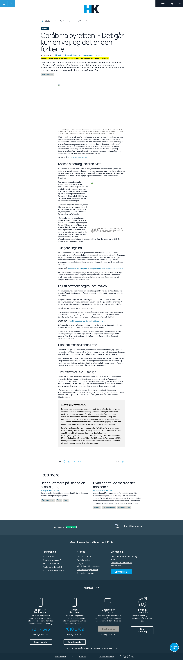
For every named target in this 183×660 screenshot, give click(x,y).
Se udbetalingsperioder (87, 569)
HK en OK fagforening (132, 526)
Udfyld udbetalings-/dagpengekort (89, 564)
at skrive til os (110, 648)
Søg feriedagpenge (85, 573)
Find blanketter (83, 560)
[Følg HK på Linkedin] (124, 656)
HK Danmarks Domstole (72, 55)
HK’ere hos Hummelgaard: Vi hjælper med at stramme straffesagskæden (96, 268)
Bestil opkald (40, 642)
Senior (96, 508)
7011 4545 (41, 629)
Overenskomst (47, 500)
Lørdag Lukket (39, 634)
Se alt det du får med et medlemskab (121, 564)
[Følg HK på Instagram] (128, 656)
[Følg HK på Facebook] (120, 656)
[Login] (172, 3)
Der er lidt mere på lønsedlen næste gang (63, 485)
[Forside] (42, 21)
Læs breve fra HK (84, 556)
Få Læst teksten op (106, 656)
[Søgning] (11, 3)
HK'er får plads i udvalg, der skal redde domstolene (87, 321)
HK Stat (58, 55)
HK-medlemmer (109, 508)
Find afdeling (142, 630)
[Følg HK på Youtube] (133, 656)
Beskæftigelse (124, 508)
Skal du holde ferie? (51, 563)
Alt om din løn (49, 556)
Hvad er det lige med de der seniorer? (114, 485)
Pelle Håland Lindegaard (92, 55)
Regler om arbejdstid (52, 567)
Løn (65, 500)
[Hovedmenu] (3, 3)
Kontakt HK (174, 647)
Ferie (59, 500)
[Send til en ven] (79, 461)
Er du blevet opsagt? (52, 560)
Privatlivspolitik (60, 656)
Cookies (82, 656)
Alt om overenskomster (53, 570)
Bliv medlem (121, 571)
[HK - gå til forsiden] (91, 9)
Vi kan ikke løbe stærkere (77, 157)
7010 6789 (74, 629)
